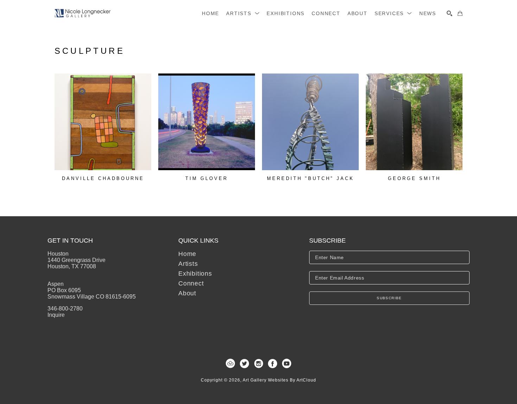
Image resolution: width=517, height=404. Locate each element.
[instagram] (258, 363)
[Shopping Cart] (460, 13)
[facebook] (272, 363)
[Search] (449, 13)
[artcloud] (230, 363)
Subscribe (389, 298)
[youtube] (286, 363)
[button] (243, 13)
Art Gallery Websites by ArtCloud (279, 380)
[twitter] (244, 363)
